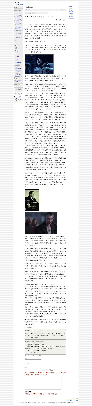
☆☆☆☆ (16, 65)
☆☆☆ (15, 59)
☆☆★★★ (16, 57)
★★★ (15, 48)
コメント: (27, 372)
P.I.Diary (71, 13)
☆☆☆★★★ (17, 63)
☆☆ (15, 53)
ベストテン (16, 74)
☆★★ (15, 51)
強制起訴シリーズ (18, 76)
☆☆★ (15, 54)
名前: (26, 358)
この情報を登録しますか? (49, 370)
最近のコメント (17, 85)
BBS (71, 400)
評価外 (15, 78)
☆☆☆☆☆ (16, 71)
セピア (15, 73)
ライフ (15, 40)
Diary (70, 10)
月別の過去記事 (17, 89)
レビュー (21, 4)
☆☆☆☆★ (16, 67)
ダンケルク (16, 36)
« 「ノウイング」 (29, 10)
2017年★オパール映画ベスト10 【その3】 (18, 16)
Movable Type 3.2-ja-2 (17, 100)
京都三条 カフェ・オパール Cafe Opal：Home (19, 2)
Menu (70, 8)
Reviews (71, 11)
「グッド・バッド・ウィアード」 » (57, 10)
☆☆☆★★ (16, 62)
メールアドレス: (29, 363)
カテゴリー (17, 43)
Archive (71, 15)
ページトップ (75, 398)
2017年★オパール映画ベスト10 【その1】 (18, 25)
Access (71, 16)
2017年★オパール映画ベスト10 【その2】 (18, 21)
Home (16, 4)
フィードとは (18, 96)
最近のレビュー (17, 10)
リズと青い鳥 (17, 13)
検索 (15, 7)
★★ (15, 47)
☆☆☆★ (16, 60)
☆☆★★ (16, 56)
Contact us (71, 18)
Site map (75, 400)
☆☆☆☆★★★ (17, 70)
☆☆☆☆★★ (17, 68)
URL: (26, 368)
